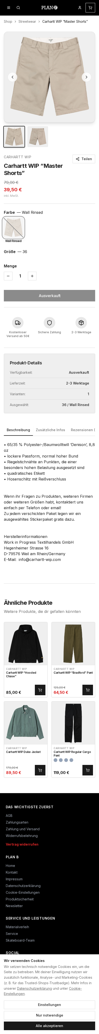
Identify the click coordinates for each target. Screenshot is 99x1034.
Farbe (23, 212)
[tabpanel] (49, 505)
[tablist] (49, 430)
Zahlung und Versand (23, 829)
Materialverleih (17, 927)
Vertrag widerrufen (22, 844)
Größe (15, 251)
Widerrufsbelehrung (22, 836)
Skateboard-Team (20, 940)
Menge (10, 266)
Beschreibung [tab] (18, 430)
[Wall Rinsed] (13, 227)
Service (12, 934)
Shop (8, 21)
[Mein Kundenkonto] (80, 7)
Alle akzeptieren (49, 1026)
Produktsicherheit (20, 899)
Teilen (86, 159)
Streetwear (27, 21)
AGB (9, 816)
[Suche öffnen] (18, 7)
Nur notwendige (49, 1015)
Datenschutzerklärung (34, 988)
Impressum (14, 879)
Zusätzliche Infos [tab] (50, 430)
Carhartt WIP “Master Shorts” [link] (65, 21)
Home (10, 866)
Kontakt (12, 872)
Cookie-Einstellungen (23, 892)
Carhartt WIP (17, 157)
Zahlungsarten (17, 822)
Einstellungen (49, 1005)
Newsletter (14, 906)
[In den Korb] (40, 690)
